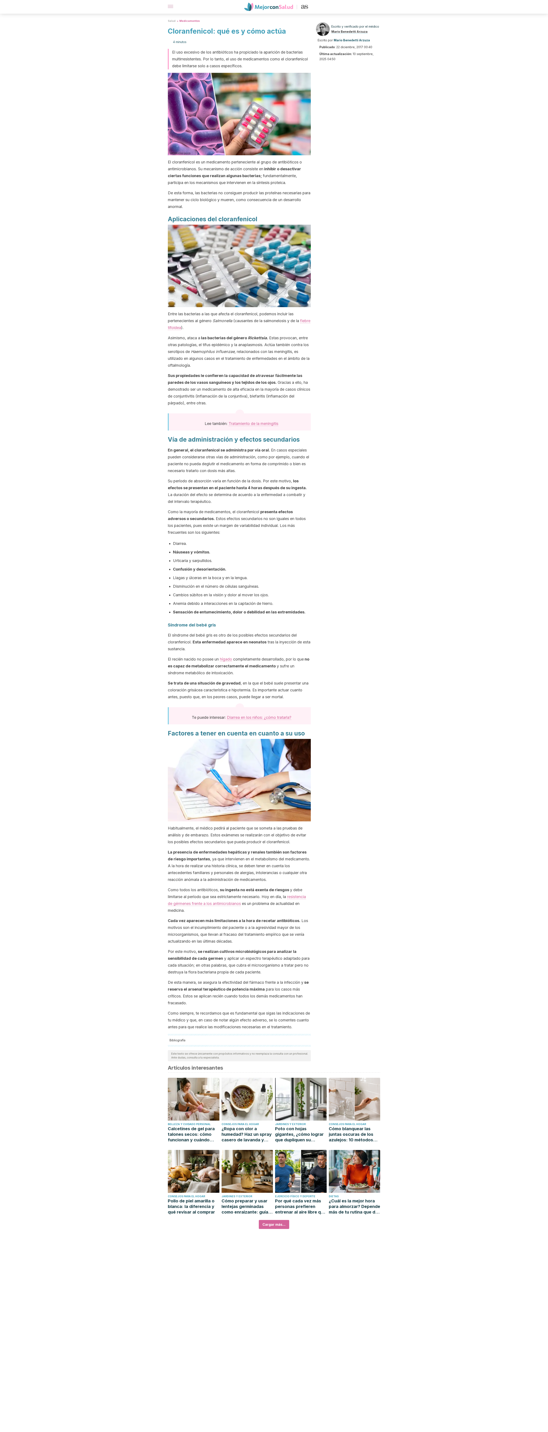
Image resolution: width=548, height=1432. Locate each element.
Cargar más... (274, 1224)
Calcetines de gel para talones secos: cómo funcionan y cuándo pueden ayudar (191, 1134)
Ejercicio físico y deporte (295, 1196)
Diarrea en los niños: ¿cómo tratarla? (259, 717)
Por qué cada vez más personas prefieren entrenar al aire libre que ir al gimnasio (300, 1206)
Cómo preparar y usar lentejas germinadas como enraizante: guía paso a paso (245, 1206)
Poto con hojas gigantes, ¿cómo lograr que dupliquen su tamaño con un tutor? (299, 1134)
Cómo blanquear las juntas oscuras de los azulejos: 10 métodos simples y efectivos (351, 1134)
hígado (226, 659)
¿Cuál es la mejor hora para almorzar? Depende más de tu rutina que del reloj (354, 1206)
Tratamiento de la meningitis (253, 423)
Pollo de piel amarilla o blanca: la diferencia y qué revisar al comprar (191, 1206)
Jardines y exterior (290, 1124)
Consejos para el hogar (240, 1124)
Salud (172, 20)
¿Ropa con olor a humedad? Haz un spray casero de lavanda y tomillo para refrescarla (247, 1134)
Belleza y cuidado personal (189, 1124)
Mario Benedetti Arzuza (349, 31)
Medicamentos (189, 20)
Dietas (334, 1196)
